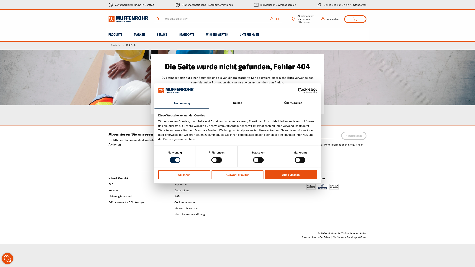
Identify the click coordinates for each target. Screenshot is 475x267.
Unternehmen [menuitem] (249, 34)
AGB (177, 196)
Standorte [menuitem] (186, 34)
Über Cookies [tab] (293, 102)
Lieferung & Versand (120, 196)
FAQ (111, 184)
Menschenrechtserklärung (189, 214)
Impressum (180, 184)
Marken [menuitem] (139, 34)
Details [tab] (237, 102)
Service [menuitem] (162, 34)
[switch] (216, 160)
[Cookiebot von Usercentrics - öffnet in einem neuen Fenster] (300, 90)
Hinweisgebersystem (186, 208)
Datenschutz (181, 190)
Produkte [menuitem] (115, 34)
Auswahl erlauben (237, 174)
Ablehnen (184, 174)
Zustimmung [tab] (182, 103)
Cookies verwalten (185, 202)
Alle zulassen (290, 174)
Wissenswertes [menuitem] (217, 34)
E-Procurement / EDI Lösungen (127, 202)
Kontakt (113, 190)
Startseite (115, 45)
